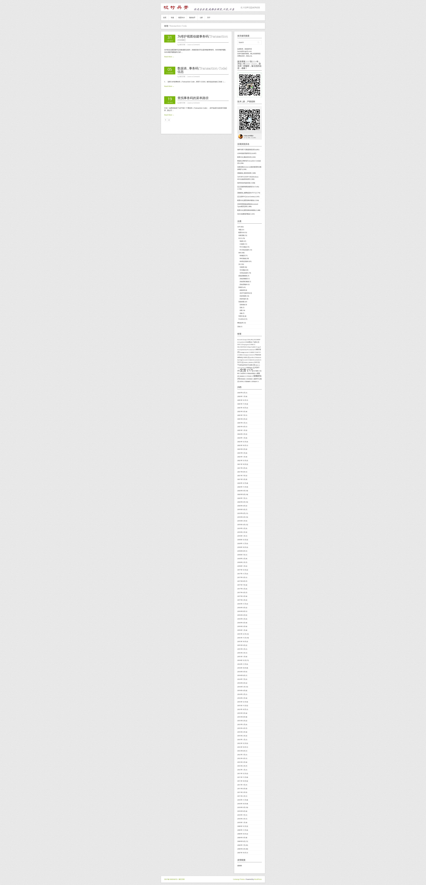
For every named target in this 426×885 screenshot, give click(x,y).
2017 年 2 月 (241, 600)
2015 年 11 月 (241, 638)
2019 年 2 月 (241, 532)
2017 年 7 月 (241, 585)
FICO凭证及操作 (244, 250)
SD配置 (242, 267)
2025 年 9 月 (241, 411)
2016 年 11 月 (241, 604)
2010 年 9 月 (241, 807)
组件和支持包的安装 (243, 183)
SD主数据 (243, 270)
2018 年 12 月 (241, 540)
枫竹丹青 (182, 879)
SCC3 (240, 362)
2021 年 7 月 (241, 476)
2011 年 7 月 (241, 785)
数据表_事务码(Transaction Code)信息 (202, 70)
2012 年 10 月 (241, 747)
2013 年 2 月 (241, 736)
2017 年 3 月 (241, 596)
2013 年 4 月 (241, 728)
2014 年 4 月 (241, 690)
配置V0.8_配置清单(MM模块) (246, 210)
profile (252, 357)
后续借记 (243, 376)
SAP (238, 227)
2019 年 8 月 (241, 513)
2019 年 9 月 (241, 509)
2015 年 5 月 (241, 649)
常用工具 (241, 316)
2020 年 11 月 (241, 487)
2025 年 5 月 (241, 423)
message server (245, 352)
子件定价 (250, 376)
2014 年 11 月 (241, 664)
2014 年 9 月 (241, 672)
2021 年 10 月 (241, 464)
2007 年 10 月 (241, 853)
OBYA (241, 355)
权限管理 (242, 290)
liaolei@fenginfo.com (244, 51)
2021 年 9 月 (241, 468)
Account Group (242, 339)
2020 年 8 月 (241, 494)
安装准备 (242, 305)
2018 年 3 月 (241, 559)
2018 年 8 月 (241, 551)
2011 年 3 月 (241, 792)
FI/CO (240, 238)
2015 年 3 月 (241, 653)
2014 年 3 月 (241, 694)
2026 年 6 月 (241, 393)
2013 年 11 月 (241, 706)
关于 (208, 17)
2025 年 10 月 (241, 408)
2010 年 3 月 (241, 819)
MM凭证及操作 (244, 261)
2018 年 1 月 (241, 566)
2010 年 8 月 (241, 811)
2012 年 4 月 (241, 758)
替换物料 (248, 381)
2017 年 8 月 (241, 581)
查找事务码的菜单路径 (193, 98)
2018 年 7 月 (241, 555)
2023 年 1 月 (241, 457)
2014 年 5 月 (241, 687)
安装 (241, 307)
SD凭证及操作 (244, 273)
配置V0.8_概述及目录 (244, 157)
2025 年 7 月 (241, 415)
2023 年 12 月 (241, 442)
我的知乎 (192, 17)
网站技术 (240, 323)
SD (239, 264)
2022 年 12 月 (241, 460)
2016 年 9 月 (241, 608)
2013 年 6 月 (241, 721)
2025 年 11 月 (241, 404)
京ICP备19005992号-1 (171, 879)
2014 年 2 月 (241, 698)
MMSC (253, 352)
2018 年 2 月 (241, 562)
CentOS (242, 342)
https (250, 347)
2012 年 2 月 (241, 766)
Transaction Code (246, 365)
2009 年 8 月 (241, 841)
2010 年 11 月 (241, 800)
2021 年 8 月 (241, 472)
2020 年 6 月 (241, 502)
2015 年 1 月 (241, 657)
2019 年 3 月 (241, 528)
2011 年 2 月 (241, 796)
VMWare (250, 368)
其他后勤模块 (243, 276)
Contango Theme (239, 879)
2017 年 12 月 (241, 570)
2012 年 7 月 (241, 755)
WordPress (258, 879)
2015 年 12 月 (241, 634)
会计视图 (256, 371)
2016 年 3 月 (241, 626)
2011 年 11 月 (241, 777)
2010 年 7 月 (241, 815)
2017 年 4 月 (241, 592)
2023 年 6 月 (241, 449)
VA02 (257, 365)
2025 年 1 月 (241, 430)
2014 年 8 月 (241, 675)
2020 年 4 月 (241, 506)
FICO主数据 (243, 247)
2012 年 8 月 (241, 751)
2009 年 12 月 (241, 826)
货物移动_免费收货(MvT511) (246, 193)
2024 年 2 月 (241, 434)
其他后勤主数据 (244, 281)
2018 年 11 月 (241, 543)
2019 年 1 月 (241, 536)
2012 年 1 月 (241, 770)
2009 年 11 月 (241, 830)
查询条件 (255, 381)
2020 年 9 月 (241, 491)
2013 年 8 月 (241, 717)
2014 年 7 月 (241, 679)
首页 (164, 17)
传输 (241, 313)
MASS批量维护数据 (243, 214)
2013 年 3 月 (241, 732)
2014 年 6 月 (241, 683)
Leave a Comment (193, 45)
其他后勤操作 (244, 284)
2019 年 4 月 (241, 525)
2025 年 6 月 (241, 419)
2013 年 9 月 (241, 713)
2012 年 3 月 (241, 762)
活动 (238, 326)
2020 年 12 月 (241, 483)
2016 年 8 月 (241, 611)
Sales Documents (255, 360)
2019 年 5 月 (241, 521)
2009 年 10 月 (241, 834)
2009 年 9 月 (241, 838)
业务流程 (241, 235)
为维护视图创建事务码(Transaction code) (203, 38)
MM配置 (242, 256)
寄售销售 (243, 379)
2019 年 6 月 (241, 517)
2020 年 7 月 (241, 498)
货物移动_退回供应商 (244, 173)
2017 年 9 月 (241, 577)
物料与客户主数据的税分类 (246, 149)
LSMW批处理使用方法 (244, 153)
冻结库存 (244, 373)
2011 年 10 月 (241, 781)
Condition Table (252, 342)
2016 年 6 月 (241, 615)
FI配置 (241, 241)
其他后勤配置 (244, 279)
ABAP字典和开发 (245, 293)
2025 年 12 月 (241, 400)
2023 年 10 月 (241, 445)
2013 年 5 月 (241, 724)
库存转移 (250, 379)
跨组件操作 (243, 299)
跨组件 (241, 287)
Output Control (249, 355)
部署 (241, 310)
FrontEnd (242, 319)
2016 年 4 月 (241, 623)
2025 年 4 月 (241, 427)
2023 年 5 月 (241, 453)
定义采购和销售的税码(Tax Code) (248, 187)
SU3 (257, 362)
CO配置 (242, 244)
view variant (241, 368)
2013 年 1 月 (241, 739)
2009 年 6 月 (241, 849)
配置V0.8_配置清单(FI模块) (245, 200)
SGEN (246, 362)
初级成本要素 (252, 373)
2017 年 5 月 (241, 589)
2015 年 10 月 (241, 641)
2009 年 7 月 (241, 845)
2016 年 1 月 (241, 630)
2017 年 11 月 (241, 574)
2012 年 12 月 (241, 743)
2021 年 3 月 (241, 479)
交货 (246, 370)
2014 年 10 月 (241, 668)
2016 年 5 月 (241, 619)
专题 (172, 17)
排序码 (242, 381)
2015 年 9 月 (241, 645)
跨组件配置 (243, 296)
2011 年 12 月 (241, 773)
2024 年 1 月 (241, 438)
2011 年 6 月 (241, 789)
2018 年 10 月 (241, 547)
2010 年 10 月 (241, 804)
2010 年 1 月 (241, 822)
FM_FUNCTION (242, 347)
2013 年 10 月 (241, 709)
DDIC (239, 344)
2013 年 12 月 (241, 702)
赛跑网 (239, 866)
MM (240, 253)
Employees (246, 344)
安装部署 (241, 302)
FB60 (253, 344)
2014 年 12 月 (241, 660)
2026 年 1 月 (241, 396)
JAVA (255, 347)
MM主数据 (243, 258)
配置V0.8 (181, 17)
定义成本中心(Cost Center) (246, 197)
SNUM (251, 362)
